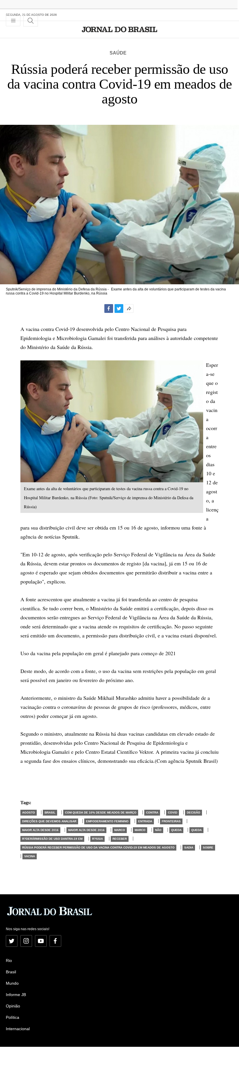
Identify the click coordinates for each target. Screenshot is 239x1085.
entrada (145, 821)
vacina (29, 856)
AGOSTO (28, 812)
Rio (9, 960)
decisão (193, 812)
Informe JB (16, 994)
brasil (50, 812)
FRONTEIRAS (171, 821)
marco (119, 830)
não (158, 830)
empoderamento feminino (107, 821)
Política (12, 1017)
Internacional (18, 1028)
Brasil (11, 972)
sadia (188, 847)
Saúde (118, 52)
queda (176, 830)
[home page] (119, 29)
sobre (208, 847)
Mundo (12, 983)
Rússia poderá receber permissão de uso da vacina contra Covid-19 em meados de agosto (98, 847)
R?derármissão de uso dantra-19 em (52, 838)
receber (120, 838)
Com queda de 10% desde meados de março (100, 812)
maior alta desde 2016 (40, 830)
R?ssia (97, 838)
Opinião (13, 1006)
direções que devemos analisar (49, 821)
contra (152, 812)
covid (172, 812)
